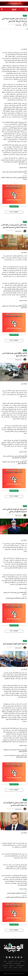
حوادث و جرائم (17, 963)
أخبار (17, 961)
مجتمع (20, 967)
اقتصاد (15, 967)
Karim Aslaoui (18, 25)
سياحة (5, 967)
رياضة (10, 967)
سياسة (5, 961)
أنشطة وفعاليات (20, 965)
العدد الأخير (22, 961)
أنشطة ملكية (9, 963)
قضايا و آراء (4, 965)
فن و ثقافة (11, 965)
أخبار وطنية (11, 961)
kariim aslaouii (18, 231)
